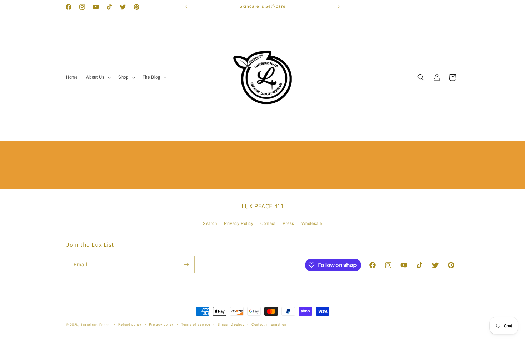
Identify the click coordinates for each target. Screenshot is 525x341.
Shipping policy (231, 324)
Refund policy (130, 324)
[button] (98, 77)
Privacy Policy (238, 223)
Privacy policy (161, 324)
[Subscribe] (186, 264)
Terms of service (195, 324)
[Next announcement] (338, 7)
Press (288, 223)
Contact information (268, 324)
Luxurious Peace (95, 324)
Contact (267, 223)
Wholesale (311, 223)
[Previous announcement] (186, 7)
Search (210, 223)
